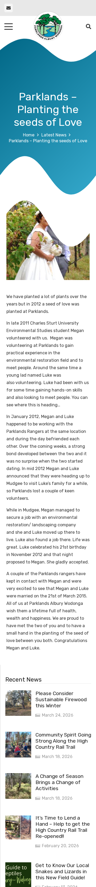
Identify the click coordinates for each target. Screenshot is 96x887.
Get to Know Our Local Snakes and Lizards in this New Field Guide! (62, 871)
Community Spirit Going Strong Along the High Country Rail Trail (63, 741)
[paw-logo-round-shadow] (48, 26)
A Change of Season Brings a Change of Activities (59, 782)
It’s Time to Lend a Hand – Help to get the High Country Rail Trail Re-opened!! (62, 827)
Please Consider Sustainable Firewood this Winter (61, 699)
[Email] (8, 8)
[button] (8, 26)
